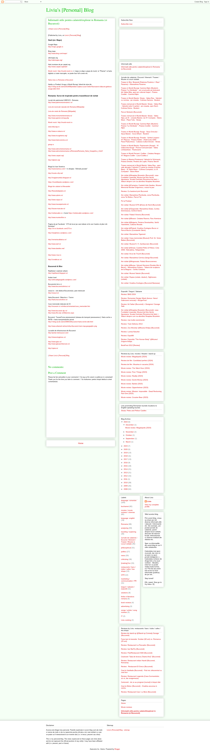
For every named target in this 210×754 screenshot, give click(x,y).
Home (80, 443)
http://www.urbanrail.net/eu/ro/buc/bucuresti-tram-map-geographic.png (72, 326)
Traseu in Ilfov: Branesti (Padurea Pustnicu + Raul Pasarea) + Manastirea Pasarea (140, 83)
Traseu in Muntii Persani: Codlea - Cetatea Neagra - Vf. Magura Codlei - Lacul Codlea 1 (141, 154)
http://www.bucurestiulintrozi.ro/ (59, 286)
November (130, 432)
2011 (126, 479)
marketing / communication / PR (128, 580)
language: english (128, 518)
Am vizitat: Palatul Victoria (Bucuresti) (135, 215)
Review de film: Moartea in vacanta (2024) (137, 364)
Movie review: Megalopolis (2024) (134, 357)
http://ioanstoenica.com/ (56, 169)
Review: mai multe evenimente (133, 320)
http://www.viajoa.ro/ (55, 200)
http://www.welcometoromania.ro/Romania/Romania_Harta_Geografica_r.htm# (75, 151)
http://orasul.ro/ (53, 293)
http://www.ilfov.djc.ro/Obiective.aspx (61, 313)
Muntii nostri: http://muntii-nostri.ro (60, 71)
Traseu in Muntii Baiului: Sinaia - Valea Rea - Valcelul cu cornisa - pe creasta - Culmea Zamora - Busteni (141, 99)
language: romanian (128, 500)
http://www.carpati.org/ (56, 155)
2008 (126, 489)
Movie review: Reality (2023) (132, 376)
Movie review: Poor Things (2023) (134, 372)
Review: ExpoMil (127, 336)
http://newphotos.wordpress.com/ (59, 233)
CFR (123, 575)
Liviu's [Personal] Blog (70, 9)
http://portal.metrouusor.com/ (58, 333)
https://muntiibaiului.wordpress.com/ (61, 182)
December (130, 425)
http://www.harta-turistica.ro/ (58, 140)
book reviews (126, 602)
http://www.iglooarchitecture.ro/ (59, 344)
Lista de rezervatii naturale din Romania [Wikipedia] (66, 107)
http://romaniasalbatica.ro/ (57, 239)
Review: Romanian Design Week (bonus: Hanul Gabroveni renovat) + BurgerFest (139, 299)
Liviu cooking (126, 620)
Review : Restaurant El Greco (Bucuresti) (137, 666)
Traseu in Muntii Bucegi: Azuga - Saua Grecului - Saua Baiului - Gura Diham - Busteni (139, 133)
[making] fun (126, 563)
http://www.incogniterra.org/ (57, 136)
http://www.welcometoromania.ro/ (59, 149)
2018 (126, 456)
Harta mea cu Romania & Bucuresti (60, 80)
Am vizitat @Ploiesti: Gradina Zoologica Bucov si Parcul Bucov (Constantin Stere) (139, 229)
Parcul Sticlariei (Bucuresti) (131, 112)
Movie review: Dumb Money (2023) (134, 380)
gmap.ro (51, 144)
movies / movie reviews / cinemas (128, 511)
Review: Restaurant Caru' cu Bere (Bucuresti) (138, 692)
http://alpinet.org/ (54, 160)
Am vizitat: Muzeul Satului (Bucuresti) (135, 273)
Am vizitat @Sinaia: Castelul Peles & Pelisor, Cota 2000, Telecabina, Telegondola (140, 249)
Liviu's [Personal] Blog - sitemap (118, 730)
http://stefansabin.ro (55, 213)
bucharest (125, 506)
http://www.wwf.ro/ (54, 244)
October (129, 435)
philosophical (126, 548)
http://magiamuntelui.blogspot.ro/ (59, 178)
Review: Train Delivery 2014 (132, 324)
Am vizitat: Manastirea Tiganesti (133, 234)
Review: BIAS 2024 (128, 294)
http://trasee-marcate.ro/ (56, 208)
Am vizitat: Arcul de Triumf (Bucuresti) (135, 254)
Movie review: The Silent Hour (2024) (135, 368)
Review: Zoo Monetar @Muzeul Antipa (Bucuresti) (140, 328)
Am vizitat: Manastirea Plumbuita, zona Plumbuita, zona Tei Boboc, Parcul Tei (140, 196)
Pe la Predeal (126, 201)
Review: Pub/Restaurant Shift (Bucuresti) (136, 653)
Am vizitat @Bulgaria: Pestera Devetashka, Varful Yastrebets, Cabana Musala (140, 223)
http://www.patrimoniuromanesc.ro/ (60, 102)
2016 (126, 463)
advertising (125, 606)
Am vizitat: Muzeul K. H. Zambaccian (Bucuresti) (139, 244)
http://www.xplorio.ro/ (55, 195)
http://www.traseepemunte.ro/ (58, 204)
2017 (126, 459)
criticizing (124, 559)
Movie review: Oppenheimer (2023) (134, 387)
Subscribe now (126, 24)
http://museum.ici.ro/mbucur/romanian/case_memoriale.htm (69, 306)
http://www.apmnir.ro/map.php (58, 118)
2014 (126, 469)
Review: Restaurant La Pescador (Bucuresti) (138, 645)
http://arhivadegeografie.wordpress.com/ (62, 280)
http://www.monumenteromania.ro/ (60, 116)
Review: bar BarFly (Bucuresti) (132, 649)
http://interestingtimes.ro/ (57, 337)
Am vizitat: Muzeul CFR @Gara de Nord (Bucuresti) (141, 205)
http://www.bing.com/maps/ (57, 53)
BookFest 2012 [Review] (130, 345)
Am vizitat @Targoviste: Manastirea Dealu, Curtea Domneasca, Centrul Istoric (140, 210)
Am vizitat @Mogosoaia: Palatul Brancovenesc (139, 261)
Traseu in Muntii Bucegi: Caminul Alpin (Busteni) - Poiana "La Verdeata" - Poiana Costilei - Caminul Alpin (140, 126)
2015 (126, 466)
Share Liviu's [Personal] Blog (59, 29)
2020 (126, 449)
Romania (124, 524)
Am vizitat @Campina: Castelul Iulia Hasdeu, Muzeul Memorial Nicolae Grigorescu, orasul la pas (141, 186)
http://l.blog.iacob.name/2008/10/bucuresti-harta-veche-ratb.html (70, 322)
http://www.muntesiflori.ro (57, 217)
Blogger (117, 749)
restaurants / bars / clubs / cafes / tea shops (128, 569)
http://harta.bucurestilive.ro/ (57, 300)
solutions (124, 593)
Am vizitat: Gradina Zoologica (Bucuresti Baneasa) (140, 283)
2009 (126, 486)
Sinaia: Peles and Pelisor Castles (133, 411)
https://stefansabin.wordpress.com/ (81, 213)
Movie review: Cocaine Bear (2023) (134, 397)
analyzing (124, 528)
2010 (126, 482)
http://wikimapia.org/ (55, 60)
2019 (126, 453)
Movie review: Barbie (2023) (132, 384)
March (128, 442)
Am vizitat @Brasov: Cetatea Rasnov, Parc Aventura (141, 218)
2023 (126, 446)
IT (122, 616)
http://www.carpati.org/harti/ (57, 67)
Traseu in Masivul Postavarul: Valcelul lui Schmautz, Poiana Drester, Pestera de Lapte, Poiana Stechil (141, 160)
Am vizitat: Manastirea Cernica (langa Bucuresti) (139, 258)
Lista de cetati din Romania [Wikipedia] (62, 111)
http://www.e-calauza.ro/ (56, 131)
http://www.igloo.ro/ (54, 342)
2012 (126, 476)
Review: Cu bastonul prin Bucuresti (134, 191)
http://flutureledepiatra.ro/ (57, 191)
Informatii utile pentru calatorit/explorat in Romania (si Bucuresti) (138, 712)
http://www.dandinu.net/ (56, 248)
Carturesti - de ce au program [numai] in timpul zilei (140, 682)
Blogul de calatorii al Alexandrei (59, 186)
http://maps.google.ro (55, 47)
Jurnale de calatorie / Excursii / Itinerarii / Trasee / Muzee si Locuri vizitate (129, 541)
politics (123, 552)
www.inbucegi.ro (53, 127)
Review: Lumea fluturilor (130, 332)
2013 (126, 473)
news (123, 555)
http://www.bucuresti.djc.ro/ (57, 311)
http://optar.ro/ (53, 348)
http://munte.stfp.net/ (55, 173)
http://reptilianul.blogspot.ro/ (58, 273)
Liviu (149, 501)
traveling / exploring (128, 532)
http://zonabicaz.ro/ (55, 259)
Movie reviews (126, 707)
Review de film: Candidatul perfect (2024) (137, 360)
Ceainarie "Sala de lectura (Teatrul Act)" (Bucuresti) (140, 657)
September (130, 438)
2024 (126, 422)
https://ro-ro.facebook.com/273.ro (60, 228)
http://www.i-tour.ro (54, 255)
